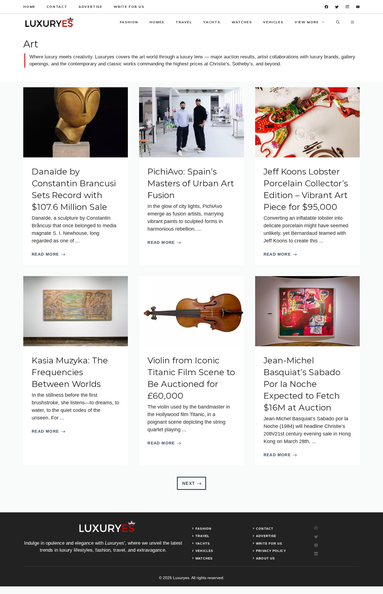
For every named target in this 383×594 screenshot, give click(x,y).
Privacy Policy (271, 550)
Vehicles (273, 22)
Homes (156, 22)
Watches (242, 22)
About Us (265, 558)
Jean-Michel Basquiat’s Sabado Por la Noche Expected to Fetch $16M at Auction (302, 384)
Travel (184, 22)
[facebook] (326, 7)
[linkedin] (358, 7)
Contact (57, 6)
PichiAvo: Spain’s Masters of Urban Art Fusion (190, 183)
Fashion (129, 22)
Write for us (129, 6)
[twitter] (337, 7)
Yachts (211, 22)
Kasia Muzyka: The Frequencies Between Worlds (70, 372)
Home (29, 6)
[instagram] (347, 7)
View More (307, 22)
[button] (338, 22)
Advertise (90, 6)
